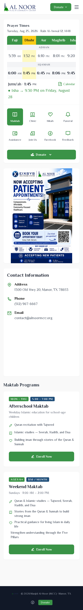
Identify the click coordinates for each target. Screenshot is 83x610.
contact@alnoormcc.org (33, 318)
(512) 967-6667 (26, 304)
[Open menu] (76, 7)
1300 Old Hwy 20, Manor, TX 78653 (41, 290)
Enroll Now (44, 456)
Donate (59, 7)
